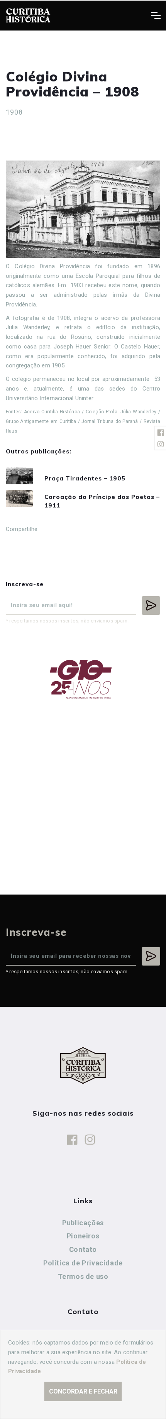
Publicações (83, 1223)
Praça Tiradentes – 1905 (84, 478)
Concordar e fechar (83, 1391)
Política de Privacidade (83, 1263)
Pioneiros (83, 1236)
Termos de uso (83, 1276)
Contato (83, 1249)
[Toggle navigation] (155, 15)
